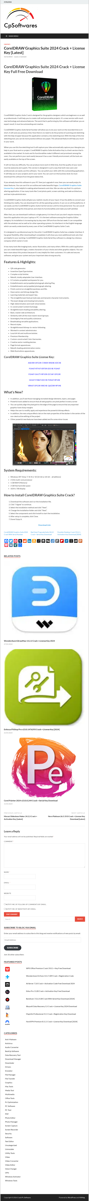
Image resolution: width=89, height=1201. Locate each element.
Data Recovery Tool (13, 1055)
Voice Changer (11, 1169)
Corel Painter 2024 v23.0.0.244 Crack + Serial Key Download (31, 800)
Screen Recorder (11, 1129)
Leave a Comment (20, 57)
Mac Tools (9, 1086)
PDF (7, 1114)
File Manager (10, 1075)
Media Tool (9, 1090)
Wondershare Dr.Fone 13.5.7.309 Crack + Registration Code (50, 976)
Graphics (7, 44)
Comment (9, 841)
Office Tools (9, 1098)
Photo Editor (10, 1118)
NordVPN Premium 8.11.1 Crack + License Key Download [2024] (51, 1021)
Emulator (9, 1071)
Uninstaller (9, 1149)
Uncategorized (11, 1145)
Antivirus (9, 1043)
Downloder (9, 1063)
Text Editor (9, 1141)
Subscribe (12, 948)
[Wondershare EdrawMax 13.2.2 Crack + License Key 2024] (44, 638)
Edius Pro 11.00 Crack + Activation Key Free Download (48, 991)
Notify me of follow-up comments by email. (26, 904)
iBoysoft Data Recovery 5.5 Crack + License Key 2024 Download (51, 1006)
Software (8, 1137)
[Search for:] (44, 919)
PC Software (10, 1106)
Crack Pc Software (24, 1197)
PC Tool (8, 1110)
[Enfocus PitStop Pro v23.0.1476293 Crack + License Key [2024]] (44, 727)
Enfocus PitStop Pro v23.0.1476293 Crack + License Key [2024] (32, 729)
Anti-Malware (10, 1039)
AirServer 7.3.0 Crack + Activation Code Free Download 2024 (50, 983)
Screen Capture (11, 1126)
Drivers (8, 1067)
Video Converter (11, 1161)
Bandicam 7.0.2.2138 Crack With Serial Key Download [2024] (50, 999)
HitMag (82, 1197)
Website (7, 893)
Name (7, 872)
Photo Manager (11, 1122)
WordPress (72, 1197)
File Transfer (10, 1078)
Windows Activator (13, 1177)
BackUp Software (12, 1051)
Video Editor (10, 1165)
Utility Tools (10, 1153)
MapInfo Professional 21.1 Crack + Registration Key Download (51, 1014)
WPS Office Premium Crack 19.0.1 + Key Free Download (48, 968)
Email (7, 883)
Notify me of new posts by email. (21, 909)
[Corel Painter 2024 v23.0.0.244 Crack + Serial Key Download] (44, 798)
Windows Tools (11, 1180)
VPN (7, 1173)
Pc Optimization (11, 1102)
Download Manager (13, 1059)
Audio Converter (12, 1047)
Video (7, 1157)
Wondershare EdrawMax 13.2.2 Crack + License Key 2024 (29, 641)
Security (8, 1133)
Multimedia (9, 1094)
